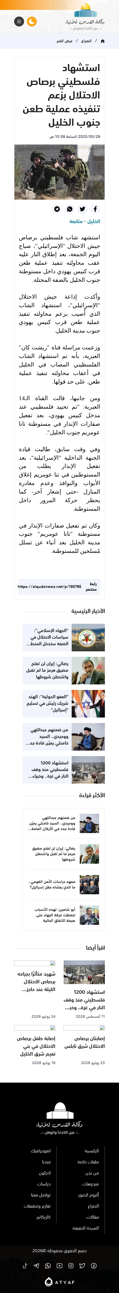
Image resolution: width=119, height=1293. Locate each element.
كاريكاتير (44, 1217)
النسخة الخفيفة (86, 1228)
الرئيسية (92, 1151)
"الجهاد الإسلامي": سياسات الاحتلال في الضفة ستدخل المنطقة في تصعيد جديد (47, 641)
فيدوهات (90, 1184)
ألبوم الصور (88, 1195)
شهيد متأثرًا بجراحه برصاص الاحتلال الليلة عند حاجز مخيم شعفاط (36, 986)
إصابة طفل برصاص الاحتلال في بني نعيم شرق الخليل (36, 1046)
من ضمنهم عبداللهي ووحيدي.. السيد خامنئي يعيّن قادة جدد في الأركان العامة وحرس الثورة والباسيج (48, 743)
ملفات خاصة (88, 1162)
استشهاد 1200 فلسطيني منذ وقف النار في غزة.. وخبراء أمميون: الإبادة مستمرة (50, 776)
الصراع (86, 41)
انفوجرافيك (41, 1151)
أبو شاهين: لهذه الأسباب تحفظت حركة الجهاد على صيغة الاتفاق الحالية (55, 915)
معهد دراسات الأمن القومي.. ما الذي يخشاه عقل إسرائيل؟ (52, 884)
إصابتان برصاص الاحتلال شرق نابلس (84, 1042)
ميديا (46, 1162)
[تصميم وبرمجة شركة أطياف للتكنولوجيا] (59, 1281)
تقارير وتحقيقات (37, 1206)
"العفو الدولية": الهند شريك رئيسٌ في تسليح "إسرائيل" (47, 704)
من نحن (92, 1173)
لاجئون (45, 1173)
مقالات (92, 1217)
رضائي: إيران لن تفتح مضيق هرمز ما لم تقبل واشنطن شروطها (47, 670)
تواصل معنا (41, 1195)
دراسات (44, 1184)
